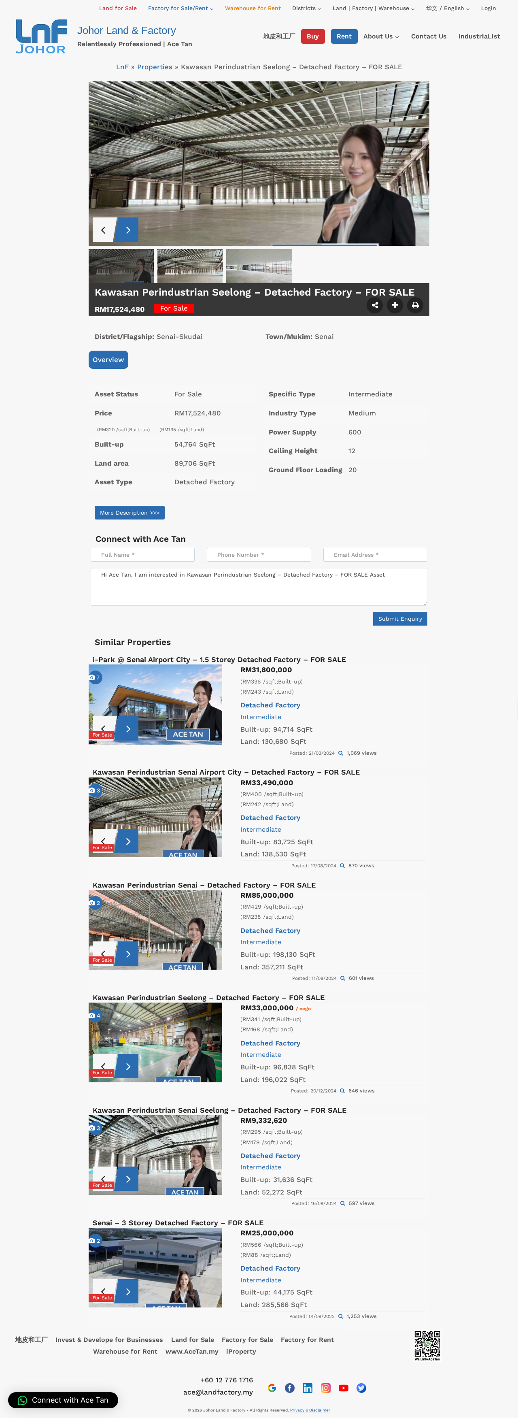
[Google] (272, 1388)
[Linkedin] (307, 1388)
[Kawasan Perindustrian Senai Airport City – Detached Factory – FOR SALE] (155, 817)
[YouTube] (343, 1388)
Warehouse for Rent (253, 8)
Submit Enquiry (400, 618)
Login (488, 8)
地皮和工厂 (279, 36)
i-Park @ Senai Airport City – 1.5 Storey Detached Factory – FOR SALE (219, 659)
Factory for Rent (307, 1339)
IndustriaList (479, 36)
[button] (63, 1400)
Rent (344, 36)
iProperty (241, 1351)
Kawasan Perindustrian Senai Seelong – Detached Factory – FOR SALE (219, 1110)
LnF (122, 67)
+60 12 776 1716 (227, 1380)
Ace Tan (169, 539)
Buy (313, 36)
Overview (108, 360)
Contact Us (429, 36)
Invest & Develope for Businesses (109, 1339)
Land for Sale (118, 8)
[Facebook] (290, 1388)
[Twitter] (361, 1388)
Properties (154, 67)
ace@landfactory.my (218, 1392)
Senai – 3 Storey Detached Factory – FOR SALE (178, 1222)
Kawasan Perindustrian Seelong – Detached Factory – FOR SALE (209, 997)
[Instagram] (326, 1388)
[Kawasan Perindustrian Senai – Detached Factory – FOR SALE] (155, 930)
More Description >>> (129, 512)
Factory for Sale (247, 1339)
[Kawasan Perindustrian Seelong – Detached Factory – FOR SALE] (155, 1042)
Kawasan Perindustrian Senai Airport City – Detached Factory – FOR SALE (226, 772)
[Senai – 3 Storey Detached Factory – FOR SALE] (155, 1267)
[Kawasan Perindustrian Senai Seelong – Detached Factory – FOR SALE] (155, 1155)
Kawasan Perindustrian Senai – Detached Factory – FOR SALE (204, 885)
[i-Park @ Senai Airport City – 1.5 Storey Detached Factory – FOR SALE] (155, 704)
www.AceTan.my (192, 1351)
